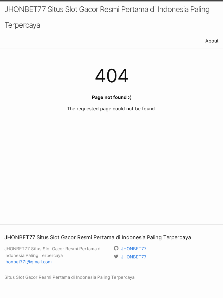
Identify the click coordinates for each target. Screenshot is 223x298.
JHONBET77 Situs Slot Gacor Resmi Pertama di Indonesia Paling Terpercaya (107, 17)
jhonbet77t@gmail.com (28, 262)
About (212, 41)
